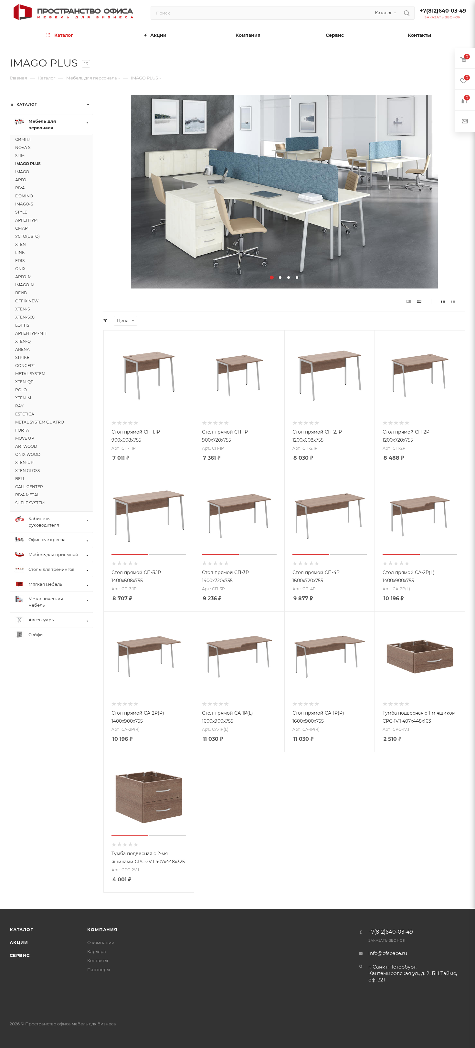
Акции (19, 942)
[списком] (453, 301)
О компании (100, 942)
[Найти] (407, 13)
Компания (102, 929)
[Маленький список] (408, 301)
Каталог (21, 929)
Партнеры (98, 969)
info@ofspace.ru (387, 953)
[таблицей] (463, 301)
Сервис (20, 955)
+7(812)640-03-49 (443, 11)
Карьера (96, 951)
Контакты (97, 960)
